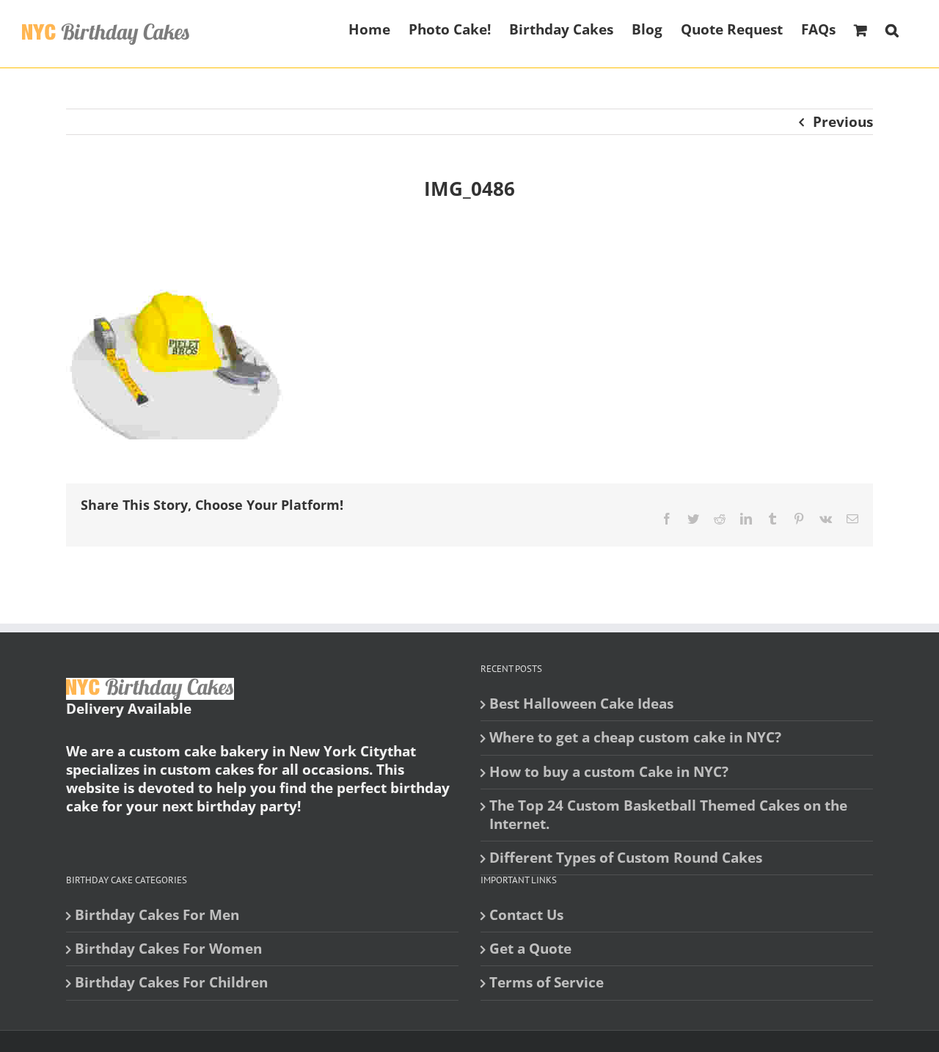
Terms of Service (546, 983)
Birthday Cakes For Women (168, 949)
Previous (843, 121)
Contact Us (526, 915)
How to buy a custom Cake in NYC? (608, 772)
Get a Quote (530, 949)
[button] (892, 28)
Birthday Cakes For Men (157, 915)
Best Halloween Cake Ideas (581, 704)
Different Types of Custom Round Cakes (625, 858)
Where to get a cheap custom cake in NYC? (635, 737)
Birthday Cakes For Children (171, 983)
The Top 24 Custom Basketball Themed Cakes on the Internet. (668, 815)
